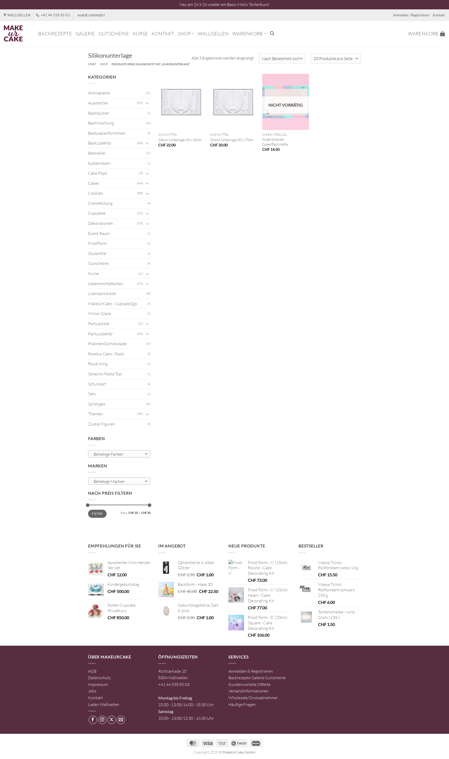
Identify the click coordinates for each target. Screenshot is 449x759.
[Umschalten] (147, 103)
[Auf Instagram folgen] (102, 720)
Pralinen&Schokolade (107, 343)
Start (92, 64)
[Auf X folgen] (111, 720)
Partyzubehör (100, 333)
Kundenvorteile (242, 684)
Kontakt (439, 15)
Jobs (92, 690)
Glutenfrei (97, 253)
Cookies (95, 193)
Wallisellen (213, 33)
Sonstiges (96, 404)
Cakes (93, 183)
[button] (272, 33)
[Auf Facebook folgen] (93, 720)
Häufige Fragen (242, 704)
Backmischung (101, 123)
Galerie (85, 33)
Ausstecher (98, 103)
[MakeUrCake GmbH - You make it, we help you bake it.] (17, 33)
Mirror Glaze (99, 313)
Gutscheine (114, 33)
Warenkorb (247, 33)
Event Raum (99, 233)
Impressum (98, 684)
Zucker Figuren (101, 424)
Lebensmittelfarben (105, 283)
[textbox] (118, 454)
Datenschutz (99, 677)
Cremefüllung (100, 203)
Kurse (140, 33)
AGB (92, 671)
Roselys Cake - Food (106, 353)
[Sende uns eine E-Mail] (121, 720)
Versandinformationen (248, 690)
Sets (92, 393)
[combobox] (119, 453)
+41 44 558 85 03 (173, 684)
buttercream (99, 163)
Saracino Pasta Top (105, 373)
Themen (95, 413)
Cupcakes (96, 213)
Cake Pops (97, 173)
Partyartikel (98, 323)
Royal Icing (98, 363)
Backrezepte (55, 33)
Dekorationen (100, 223)
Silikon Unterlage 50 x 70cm (231, 140)
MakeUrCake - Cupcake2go (112, 303)
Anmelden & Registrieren (250, 671)
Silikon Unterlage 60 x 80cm (179, 140)
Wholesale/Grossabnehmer (253, 697)
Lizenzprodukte (102, 293)
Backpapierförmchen (106, 133)
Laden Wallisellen (103, 704)
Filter (97, 513)
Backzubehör (99, 143)
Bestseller (97, 153)
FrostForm (97, 243)
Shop (184, 33)
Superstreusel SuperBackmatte (275, 141)
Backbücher (98, 113)
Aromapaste (99, 92)
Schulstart (97, 384)
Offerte (263, 684)
